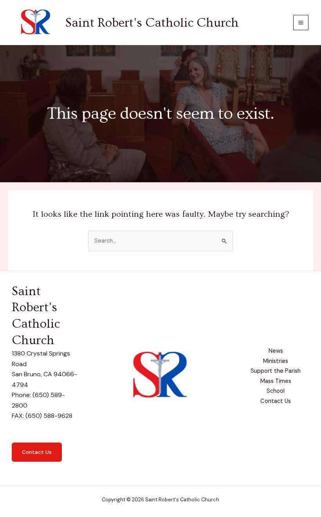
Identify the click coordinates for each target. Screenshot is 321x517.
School (276, 391)
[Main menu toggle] (300, 22)
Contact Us (37, 451)
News (276, 351)
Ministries (275, 361)
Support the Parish (276, 371)
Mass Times (275, 381)
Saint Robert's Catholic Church (152, 23)
